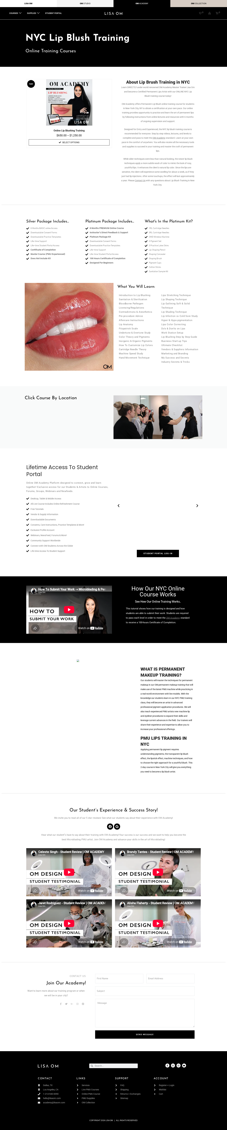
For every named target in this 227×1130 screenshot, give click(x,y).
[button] (118, 506)
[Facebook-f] (167, 1066)
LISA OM (28, 3)
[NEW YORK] (69, 429)
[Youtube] (184, 1066)
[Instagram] (173, 1066)
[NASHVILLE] (69, 425)
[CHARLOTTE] (69, 406)
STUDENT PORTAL (53, 13)
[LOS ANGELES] (69, 417)
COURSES (13, 13)
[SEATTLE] (69, 437)
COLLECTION (200, 3)
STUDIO (86, 3)
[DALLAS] (69, 414)
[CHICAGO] (69, 410)
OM (81, 3)
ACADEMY (143, 3)
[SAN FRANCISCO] (69, 433)
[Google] (117, 826)
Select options (70, 142)
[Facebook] (110, 826)
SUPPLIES (31, 13)
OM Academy (173, 617)
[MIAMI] (69, 421)
